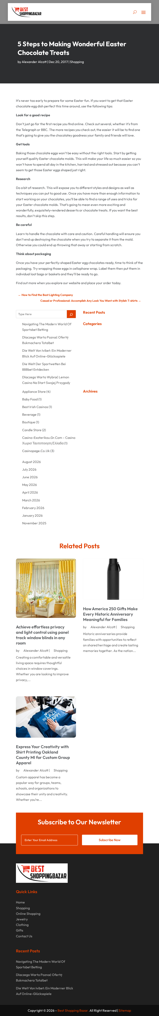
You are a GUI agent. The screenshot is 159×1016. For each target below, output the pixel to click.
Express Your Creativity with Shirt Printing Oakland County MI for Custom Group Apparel (43, 754)
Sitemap (125, 1010)
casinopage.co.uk (36, 451)
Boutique (28, 422)
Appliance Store (34, 391)
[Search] (71, 314)
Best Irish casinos (35, 407)
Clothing (22, 925)
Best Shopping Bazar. (73, 1010)
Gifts (19, 930)
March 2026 (31, 500)
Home (20, 902)
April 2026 (30, 492)
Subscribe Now (109, 840)
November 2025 (34, 523)
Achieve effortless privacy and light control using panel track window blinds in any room (42, 635)
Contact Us (24, 936)
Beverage (29, 414)
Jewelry (22, 919)
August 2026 (31, 462)
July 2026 (29, 469)
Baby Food (30, 399)
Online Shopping (28, 914)
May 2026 (29, 485)
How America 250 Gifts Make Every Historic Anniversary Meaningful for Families (110, 614)
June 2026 (30, 477)
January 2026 (32, 515)
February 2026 (33, 508)
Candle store (31, 430)
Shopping (77, 62)
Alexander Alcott (34, 62)
